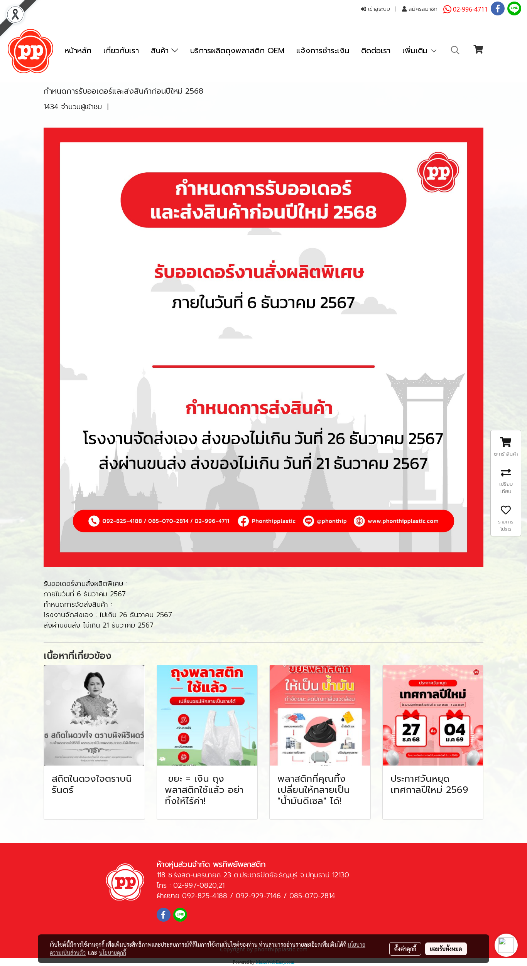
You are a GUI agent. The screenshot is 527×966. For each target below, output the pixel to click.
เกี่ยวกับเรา (121, 50)
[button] (455, 50)
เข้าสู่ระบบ (378, 9)
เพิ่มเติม (416, 50)
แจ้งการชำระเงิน (322, 50)
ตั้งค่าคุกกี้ (405, 948)
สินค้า (161, 50)
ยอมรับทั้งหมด (446, 948)
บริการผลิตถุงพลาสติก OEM (237, 50)
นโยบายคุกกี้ (112, 952)
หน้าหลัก (77, 50)
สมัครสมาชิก (422, 9)
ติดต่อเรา (375, 50)
